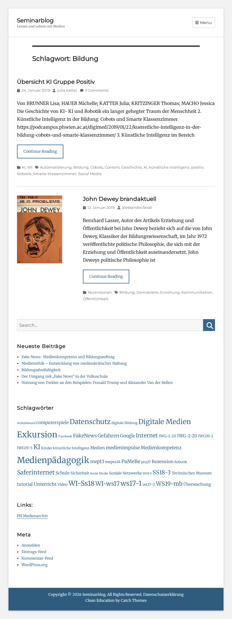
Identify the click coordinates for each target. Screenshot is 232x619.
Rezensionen (100, 292)
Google (127, 436)
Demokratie (147, 292)
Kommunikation (196, 292)
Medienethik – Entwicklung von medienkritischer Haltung (74, 363)
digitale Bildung (124, 423)
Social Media (90, 173)
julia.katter (67, 90)
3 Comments (96, 90)
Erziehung (170, 292)
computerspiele (52, 422)
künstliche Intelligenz (169, 167)
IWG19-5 (25, 448)
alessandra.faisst (137, 207)
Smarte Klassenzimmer (54, 173)
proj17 (146, 462)
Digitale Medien (164, 421)
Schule (62, 473)
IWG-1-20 (167, 436)
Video (62, 484)
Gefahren (108, 436)
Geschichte (131, 167)
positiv (197, 167)
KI (23, 167)
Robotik (24, 173)
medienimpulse (123, 447)
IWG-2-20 (187, 436)
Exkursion (37, 434)
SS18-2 (147, 473)
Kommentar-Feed (37, 558)
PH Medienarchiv (32, 515)
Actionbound (26, 423)
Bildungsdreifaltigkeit (41, 369)
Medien (97, 447)
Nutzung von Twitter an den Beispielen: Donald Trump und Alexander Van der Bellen (97, 382)
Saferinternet (36, 472)
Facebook (65, 436)
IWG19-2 (205, 436)
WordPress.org (35, 564)
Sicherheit (79, 473)
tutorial (25, 484)
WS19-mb (169, 483)
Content (112, 167)
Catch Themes (134, 600)
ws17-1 (131, 483)
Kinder (46, 448)
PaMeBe (130, 461)
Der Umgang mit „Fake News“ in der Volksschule (65, 376)
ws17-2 (149, 484)
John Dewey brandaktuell (119, 198)
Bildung (81, 167)
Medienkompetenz (161, 447)
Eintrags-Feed (34, 551)
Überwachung (197, 484)
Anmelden (31, 545)
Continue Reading (40, 151)
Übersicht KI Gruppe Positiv (56, 81)
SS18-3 (161, 472)
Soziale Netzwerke (125, 473)
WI (29, 167)
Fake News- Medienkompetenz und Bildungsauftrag (68, 356)
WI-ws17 (107, 483)
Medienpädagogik (53, 460)
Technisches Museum (192, 473)
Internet (147, 435)
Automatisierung (56, 167)
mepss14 (113, 461)
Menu (206, 22)
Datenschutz (90, 421)
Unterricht (45, 484)
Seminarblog (35, 20)
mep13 (97, 461)
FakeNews (85, 436)
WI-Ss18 (81, 483)
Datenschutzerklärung (163, 594)
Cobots (96, 167)
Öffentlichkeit (95, 298)
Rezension (162, 461)
